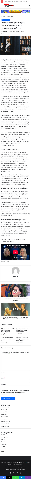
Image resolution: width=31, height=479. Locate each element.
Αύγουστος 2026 (5, 407)
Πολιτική (3, 446)
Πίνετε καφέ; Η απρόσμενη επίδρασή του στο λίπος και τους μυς (8, 339)
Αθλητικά (3, 439)
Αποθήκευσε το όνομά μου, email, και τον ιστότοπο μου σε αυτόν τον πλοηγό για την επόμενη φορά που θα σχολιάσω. (15, 392)
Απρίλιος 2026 (4, 416)
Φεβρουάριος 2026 (5, 421)
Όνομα (3, 372)
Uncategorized (9, 16)
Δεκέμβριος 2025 (5, 426)
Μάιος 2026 (3, 414)
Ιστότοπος (3, 384)
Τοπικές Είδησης (15, 467)
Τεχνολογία (3, 449)
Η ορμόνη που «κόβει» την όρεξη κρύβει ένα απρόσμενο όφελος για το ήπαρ (22, 330)
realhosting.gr (20, 464)
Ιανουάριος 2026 (5, 423)
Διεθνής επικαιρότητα (11, 469)
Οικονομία (3, 441)
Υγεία (2, 451)
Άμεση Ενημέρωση (21, 469)
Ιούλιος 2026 (4, 409)
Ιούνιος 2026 (4, 411)
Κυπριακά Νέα (23, 467)
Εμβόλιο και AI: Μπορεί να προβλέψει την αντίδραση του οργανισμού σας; (22, 339)
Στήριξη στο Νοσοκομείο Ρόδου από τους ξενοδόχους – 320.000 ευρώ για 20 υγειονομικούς (8, 331)
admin (4, 31)
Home (3, 16)
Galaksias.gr (7, 467)
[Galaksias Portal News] (9, 5)
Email (2, 378)
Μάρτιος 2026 (4, 419)
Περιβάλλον (3, 444)
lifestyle (3, 434)
